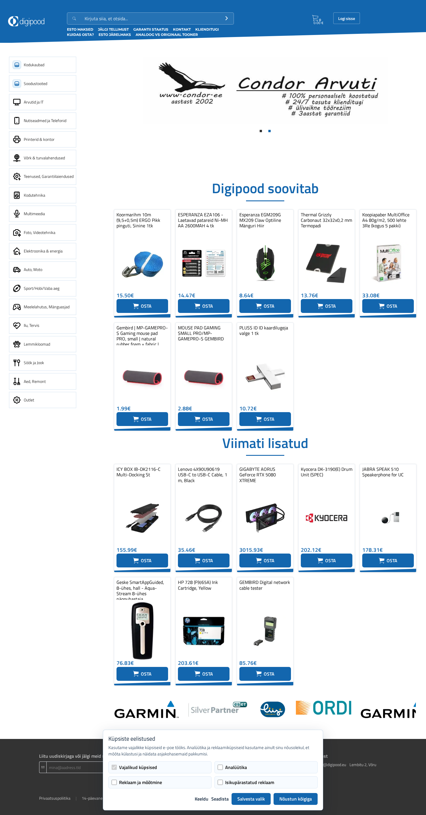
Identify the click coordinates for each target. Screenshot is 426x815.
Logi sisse (346, 18)
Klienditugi (207, 29)
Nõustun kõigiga (295, 798)
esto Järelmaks (115, 34)
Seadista (220, 798)
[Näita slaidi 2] (269, 131)
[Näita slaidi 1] (261, 131)
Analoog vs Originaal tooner (167, 34)
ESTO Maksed (80, 29)
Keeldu (201, 798)
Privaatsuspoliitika (54, 798)
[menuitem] (42, 65)
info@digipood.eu (331, 764)
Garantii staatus (150, 29)
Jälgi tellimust (113, 29)
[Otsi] (227, 18)
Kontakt (182, 29)
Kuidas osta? (80, 34)
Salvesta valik (251, 798)
